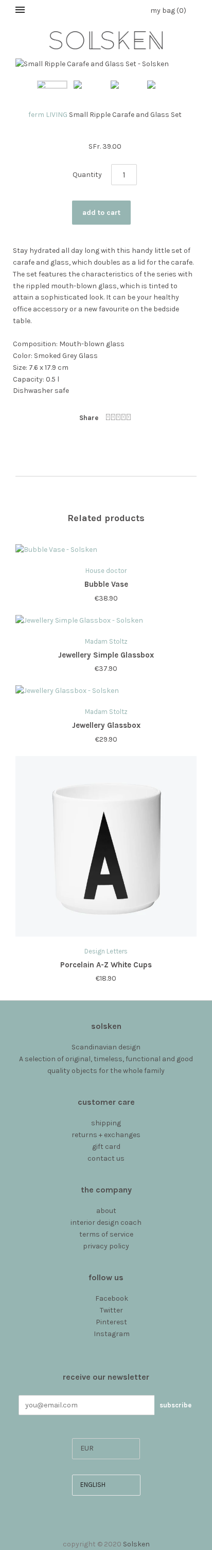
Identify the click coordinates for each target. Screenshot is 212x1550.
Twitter (111, 1310)
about (106, 1210)
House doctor (106, 570)
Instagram (112, 1333)
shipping (106, 1123)
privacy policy (106, 1246)
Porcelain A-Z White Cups (106, 964)
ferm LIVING (47, 114)
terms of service (106, 1234)
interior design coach (106, 1222)
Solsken (136, 1544)
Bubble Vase (106, 584)
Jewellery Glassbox (106, 725)
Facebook (111, 1298)
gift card (106, 1146)
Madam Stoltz (106, 641)
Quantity (87, 174)
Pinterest (111, 1322)
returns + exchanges (106, 1134)
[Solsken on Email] (106, 1345)
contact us (106, 1158)
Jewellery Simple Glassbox (106, 655)
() (168, 10)
